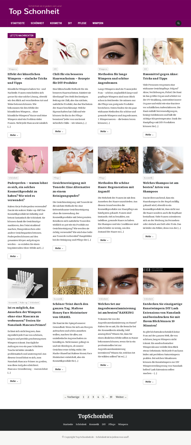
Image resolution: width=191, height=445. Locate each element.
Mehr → (14, 135)
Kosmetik (56, 23)
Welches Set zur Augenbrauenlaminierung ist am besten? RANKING (117, 308)
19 (111, 396)
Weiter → (121, 396)
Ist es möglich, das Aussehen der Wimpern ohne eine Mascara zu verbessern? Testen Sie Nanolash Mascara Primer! (27, 316)
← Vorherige (71, 396)
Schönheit (37, 23)
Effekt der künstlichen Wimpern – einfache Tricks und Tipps (27, 78)
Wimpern (98, 23)
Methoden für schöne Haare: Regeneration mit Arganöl (116, 187)
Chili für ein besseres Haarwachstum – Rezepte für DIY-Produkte (71, 78)
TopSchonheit (95, 416)
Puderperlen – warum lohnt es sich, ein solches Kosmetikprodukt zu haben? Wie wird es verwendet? (28, 191)
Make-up (23, 303)
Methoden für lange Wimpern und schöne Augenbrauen (113, 78)
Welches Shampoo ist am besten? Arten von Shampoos (160, 187)
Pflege (82, 23)
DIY (70, 23)
